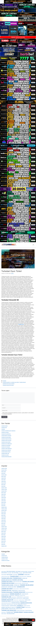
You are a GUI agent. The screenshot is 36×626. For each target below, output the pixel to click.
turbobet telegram (13, 605)
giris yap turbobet (15, 572)
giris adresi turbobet (31, 571)
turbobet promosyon (15, 602)
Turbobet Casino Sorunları (6, 440)
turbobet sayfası (15, 604)
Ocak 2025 (3, 479)
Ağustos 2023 (4, 507)
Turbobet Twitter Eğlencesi (6, 448)
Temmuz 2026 (4, 468)
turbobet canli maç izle (6, 579)
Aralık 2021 (3, 539)
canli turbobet (18, 571)
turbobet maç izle (20, 596)
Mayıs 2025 (3, 476)
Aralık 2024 (3, 481)
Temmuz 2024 (4, 489)
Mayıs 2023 (3, 512)
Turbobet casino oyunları (7, 585)
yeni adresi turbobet (10, 613)
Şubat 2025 (3, 478)
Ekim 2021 (3, 542)
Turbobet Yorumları (5, 432)
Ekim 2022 (3, 523)
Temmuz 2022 (4, 528)
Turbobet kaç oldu (6, 596)
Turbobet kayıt (17, 595)
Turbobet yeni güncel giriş (8, 610)
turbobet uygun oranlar (28, 607)
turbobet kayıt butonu (22, 595)
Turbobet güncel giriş (19, 592)
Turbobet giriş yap (6, 590)
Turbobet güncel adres (21, 590)
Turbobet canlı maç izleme (7, 583)
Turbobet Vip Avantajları (5, 445)
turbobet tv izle (13, 607)
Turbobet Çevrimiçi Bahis (6, 437)
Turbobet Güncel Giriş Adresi (8, 385)
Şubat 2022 (3, 536)
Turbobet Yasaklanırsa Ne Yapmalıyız (8, 430)
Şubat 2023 (3, 516)
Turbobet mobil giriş (4, 598)
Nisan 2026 (3, 471)
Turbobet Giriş (4, 427)
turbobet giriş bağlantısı (16, 588)
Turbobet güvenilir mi (7, 382)
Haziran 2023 (4, 510)
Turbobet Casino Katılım (5, 442)
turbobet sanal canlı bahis (10, 604)
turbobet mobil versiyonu (19, 598)
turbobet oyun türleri (15, 382)
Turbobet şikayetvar (28, 612)
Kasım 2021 (3, 541)
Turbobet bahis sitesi (6, 578)
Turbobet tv (20, 605)
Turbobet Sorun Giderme (6, 450)
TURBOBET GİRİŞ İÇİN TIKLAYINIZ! (18, 37)
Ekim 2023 (3, 503)
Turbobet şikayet (22, 382)
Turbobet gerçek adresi (26, 585)
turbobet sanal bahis (3, 604)
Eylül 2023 (3, 505)
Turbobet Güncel (14, 590)
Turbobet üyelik (9, 612)
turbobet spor (24, 604)
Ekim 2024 (3, 484)
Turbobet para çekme (23, 601)
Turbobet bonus (17, 578)
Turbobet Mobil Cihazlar (5, 451)
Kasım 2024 (3, 482)
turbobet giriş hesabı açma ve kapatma (24, 588)
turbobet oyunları (27, 599)
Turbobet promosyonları (26, 602)
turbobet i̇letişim (11, 595)
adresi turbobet (3, 571)
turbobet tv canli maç (27, 605)
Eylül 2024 (3, 486)
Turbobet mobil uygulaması (12, 598)
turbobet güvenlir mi (5, 595)
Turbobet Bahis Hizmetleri (6, 435)
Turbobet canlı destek (28, 581)
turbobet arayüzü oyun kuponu (22, 576)
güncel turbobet (3, 574)
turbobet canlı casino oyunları (17, 581)
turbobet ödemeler (3, 612)
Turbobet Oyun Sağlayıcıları (6, 443)
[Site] (18, 62)
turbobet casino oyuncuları (25, 583)
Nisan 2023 (3, 513)
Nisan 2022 (3, 533)
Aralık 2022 (3, 520)
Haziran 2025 (3, 474)
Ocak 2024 (3, 499)
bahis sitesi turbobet (10, 571)
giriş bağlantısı (20, 572)
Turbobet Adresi (4, 425)
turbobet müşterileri (26, 598)
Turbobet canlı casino (6, 581)
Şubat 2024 (3, 497)
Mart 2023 (3, 515)
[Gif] (18, 102)
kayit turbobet (9, 574)
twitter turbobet (3, 613)
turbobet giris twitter (12, 586)
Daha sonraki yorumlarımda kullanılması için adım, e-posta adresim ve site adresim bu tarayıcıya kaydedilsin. (18, 413)
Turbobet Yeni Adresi (5, 560)
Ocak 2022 (3, 537)
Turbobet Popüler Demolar (6, 438)
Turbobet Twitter (4, 558)
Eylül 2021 (3, 544)
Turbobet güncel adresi (7, 592)
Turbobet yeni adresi (19, 608)
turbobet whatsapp (4, 608)
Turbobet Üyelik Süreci (28, 610)
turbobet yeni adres (12, 608)
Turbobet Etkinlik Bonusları (6, 456)
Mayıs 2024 (3, 492)
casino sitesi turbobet (24, 571)
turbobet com (16, 585)
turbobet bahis (29, 576)
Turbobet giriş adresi (7, 588)
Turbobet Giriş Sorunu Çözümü (8, 383)
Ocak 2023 (3, 518)
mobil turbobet (15, 574)
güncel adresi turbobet (27, 572)
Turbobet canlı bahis (17, 579)
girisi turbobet (4, 572)
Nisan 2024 (3, 494)
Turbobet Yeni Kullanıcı (5, 446)
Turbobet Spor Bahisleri (5, 605)
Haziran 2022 (3, 529)
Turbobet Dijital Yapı (5, 453)
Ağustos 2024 (4, 487)
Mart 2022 (3, 534)
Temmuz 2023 (4, 508)
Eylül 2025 (3, 473)
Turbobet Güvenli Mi (24, 593)
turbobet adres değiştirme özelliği (5, 576)
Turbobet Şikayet (4, 557)
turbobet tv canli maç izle (6, 607)
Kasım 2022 (3, 521)
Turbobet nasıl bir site (7, 599)
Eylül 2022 (3, 524)
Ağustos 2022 (4, 526)
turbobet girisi (4, 586)
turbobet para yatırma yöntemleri (15, 601)
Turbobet (4, 380)
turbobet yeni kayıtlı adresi (21, 610)
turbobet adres (27, 574)
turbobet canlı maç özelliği (18, 583)
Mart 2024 (3, 495)
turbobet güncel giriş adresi (29, 592)
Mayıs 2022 (3, 531)
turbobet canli (24, 578)
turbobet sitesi (20, 604)
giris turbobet (9, 572)
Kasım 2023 (3, 502)
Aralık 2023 (3, 500)
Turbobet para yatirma (6, 601)
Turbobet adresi (14, 576)
